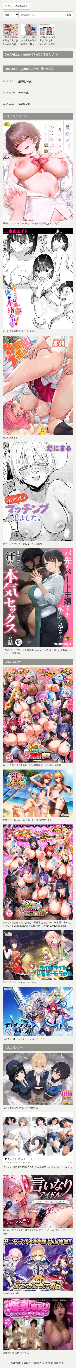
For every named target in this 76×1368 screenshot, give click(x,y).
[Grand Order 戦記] (38, 1264)
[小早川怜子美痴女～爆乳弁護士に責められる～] (29, 29)
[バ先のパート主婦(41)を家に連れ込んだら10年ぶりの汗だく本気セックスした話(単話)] (38, 597)
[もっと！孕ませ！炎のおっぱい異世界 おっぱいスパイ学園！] (38, 715)
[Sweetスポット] (38, 385)
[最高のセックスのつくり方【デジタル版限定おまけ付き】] (38, 171)
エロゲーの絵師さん (16, 6)
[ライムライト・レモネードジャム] (38, 955)
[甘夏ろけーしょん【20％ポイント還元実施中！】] (38, 793)
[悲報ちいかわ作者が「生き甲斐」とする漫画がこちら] (47, 29)
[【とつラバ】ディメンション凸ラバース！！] (38, 1011)
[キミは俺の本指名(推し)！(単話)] (38, 278)
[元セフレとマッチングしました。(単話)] (38, 491)
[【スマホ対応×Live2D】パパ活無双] (38, 1079)
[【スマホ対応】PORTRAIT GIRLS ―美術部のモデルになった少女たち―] (38, 1138)
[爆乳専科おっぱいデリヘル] (38, 1324)
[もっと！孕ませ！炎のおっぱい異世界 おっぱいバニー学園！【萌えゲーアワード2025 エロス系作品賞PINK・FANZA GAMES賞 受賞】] (38, 872)
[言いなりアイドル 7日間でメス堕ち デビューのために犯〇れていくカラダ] (38, 1201)
